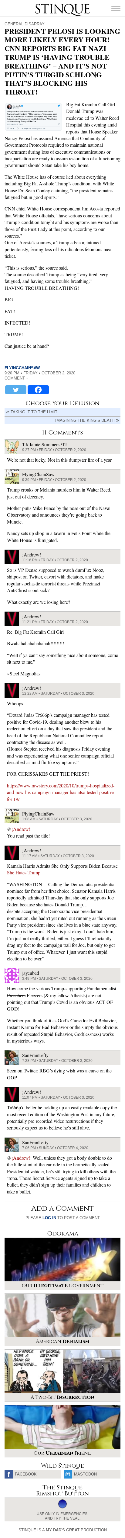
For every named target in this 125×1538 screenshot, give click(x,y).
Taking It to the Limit (34, 412)
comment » (16, 378)
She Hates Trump (23, 872)
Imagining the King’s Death (84, 420)
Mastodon (85, 1474)
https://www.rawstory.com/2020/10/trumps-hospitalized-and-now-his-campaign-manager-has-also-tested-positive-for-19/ (61, 792)
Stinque (40, 4)
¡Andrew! (21, 829)
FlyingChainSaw (22, 368)
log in (49, 1218)
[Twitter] (15, 389)
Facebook (26, 1474)
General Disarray (25, 24)
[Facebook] (38, 389)
